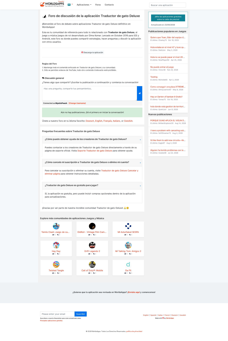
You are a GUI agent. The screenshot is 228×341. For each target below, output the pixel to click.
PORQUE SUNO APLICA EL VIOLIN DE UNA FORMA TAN (176, 120)
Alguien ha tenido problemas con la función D (171, 150)
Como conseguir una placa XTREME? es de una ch (173, 87)
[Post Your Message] (139, 93)
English (98, 121)
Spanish (153, 315)
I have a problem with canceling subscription (171, 130)
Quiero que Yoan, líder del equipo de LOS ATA (171, 37)
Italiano (116, 121)
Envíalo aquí (134, 292)
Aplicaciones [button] (83, 4)
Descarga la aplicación (93, 52)
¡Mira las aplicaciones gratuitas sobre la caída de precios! (168, 17)
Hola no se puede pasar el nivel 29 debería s (171, 57)
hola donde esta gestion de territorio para (169, 106)
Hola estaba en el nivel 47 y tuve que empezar (172, 47)
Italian (160, 315)
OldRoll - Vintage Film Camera (92, 232)
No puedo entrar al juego (162, 67)
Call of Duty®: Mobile (92, 270)
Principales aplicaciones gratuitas (51, 320)
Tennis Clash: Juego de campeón (56, 232)
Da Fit (128, 270)
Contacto (109, 4)
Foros (98, 4)
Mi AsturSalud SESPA (128, 232)
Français (107, 121)
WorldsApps (170, 318)
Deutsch (90, 121)
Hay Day (56, 251)
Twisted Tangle (56, 270)
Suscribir (80, 314)
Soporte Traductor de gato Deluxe (94, 150)
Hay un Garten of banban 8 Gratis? (166, 96)
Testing (153, 77)
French (167, 315)
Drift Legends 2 (92, 251)
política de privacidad (134, 331)
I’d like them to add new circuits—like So (169, 140)
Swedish (128, 121)
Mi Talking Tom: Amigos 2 (128, 251)
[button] (70, 4)
